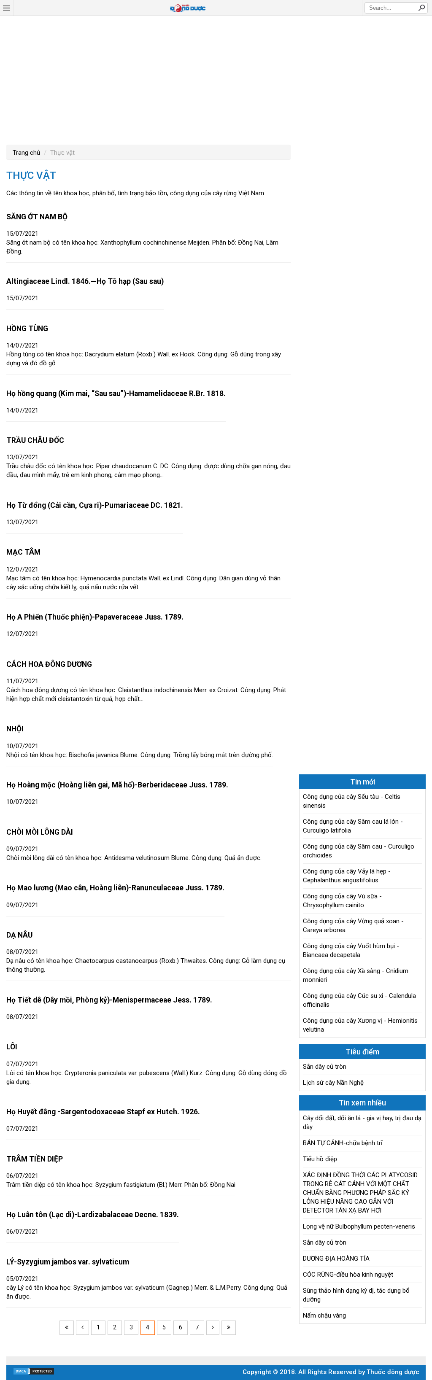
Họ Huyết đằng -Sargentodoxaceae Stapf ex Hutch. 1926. (103, 1112)
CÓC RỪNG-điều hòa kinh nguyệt (348, 1274)
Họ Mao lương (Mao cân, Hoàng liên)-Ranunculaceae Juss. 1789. (115, 888)
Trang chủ (26, 152)
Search (421, 7)
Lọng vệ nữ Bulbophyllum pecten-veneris (359, 1226)
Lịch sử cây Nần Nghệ (333, 1082)
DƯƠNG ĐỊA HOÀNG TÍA (336, 1258)
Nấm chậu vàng (324, 1315)
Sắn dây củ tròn (324, 1066)
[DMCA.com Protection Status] (34, 1373)
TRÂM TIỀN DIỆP (34, 1159)
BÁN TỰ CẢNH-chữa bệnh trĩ (343, 1143)
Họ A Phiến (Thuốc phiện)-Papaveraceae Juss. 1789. (95, 617)
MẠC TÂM (23, 552)
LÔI (11, 1047)
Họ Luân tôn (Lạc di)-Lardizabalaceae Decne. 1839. (92, 1214)
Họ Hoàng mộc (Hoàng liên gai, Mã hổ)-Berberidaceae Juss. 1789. (117, 785)
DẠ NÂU (19, 935)
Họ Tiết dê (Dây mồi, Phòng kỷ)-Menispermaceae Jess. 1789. (109, 1000)
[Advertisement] (216, 79)
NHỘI (15, 729)
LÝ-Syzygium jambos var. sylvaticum (67, 1262)
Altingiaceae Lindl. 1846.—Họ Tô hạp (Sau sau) (85, 281)
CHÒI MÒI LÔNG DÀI (39, 832)
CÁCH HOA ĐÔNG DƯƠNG (49, 664)
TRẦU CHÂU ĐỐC (35, 440)
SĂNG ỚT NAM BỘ (37, 217)
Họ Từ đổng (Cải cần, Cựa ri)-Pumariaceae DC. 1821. (94, 505)
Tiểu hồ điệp (320, 1159)
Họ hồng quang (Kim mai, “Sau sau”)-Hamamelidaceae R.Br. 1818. (116, 393)
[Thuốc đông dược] (188, 8)
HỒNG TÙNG (27, 328)
